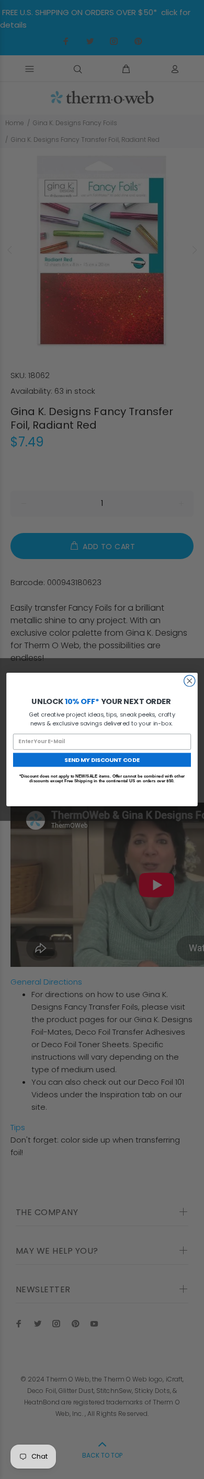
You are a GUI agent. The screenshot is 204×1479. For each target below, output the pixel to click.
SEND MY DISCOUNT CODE (101, 759)
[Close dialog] (189, 680)
